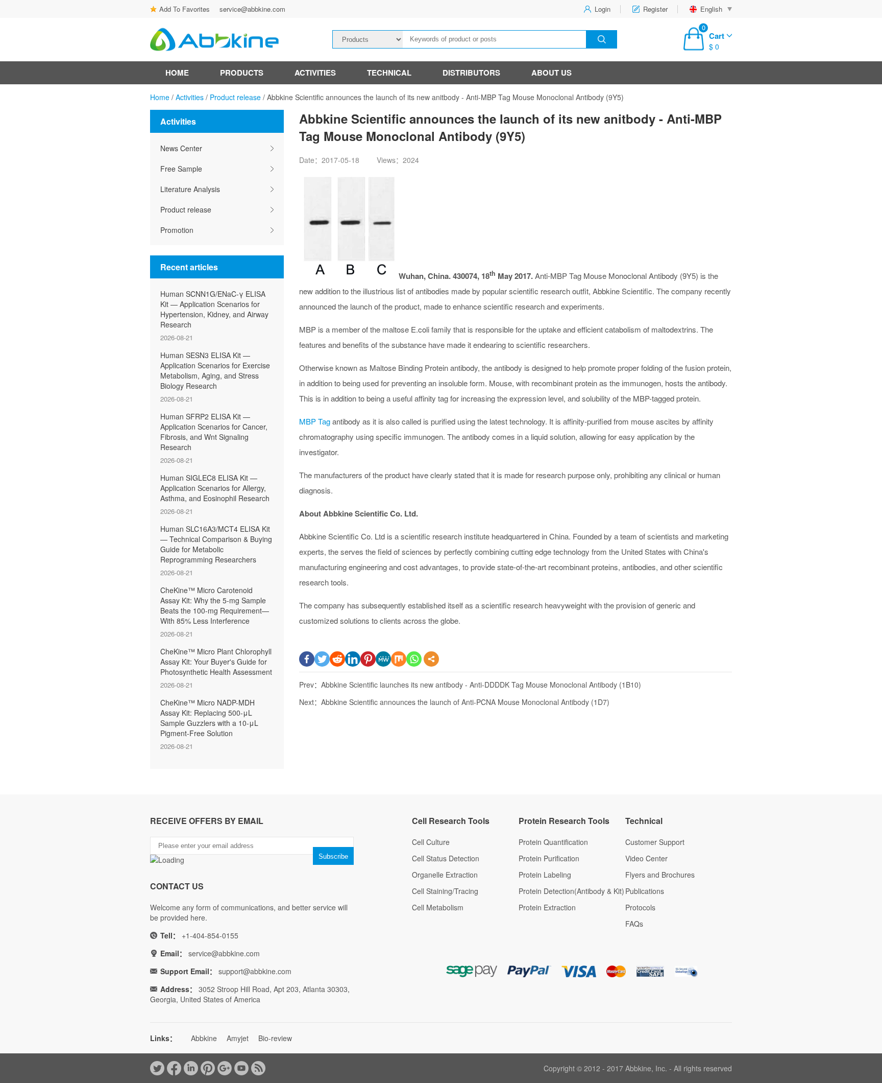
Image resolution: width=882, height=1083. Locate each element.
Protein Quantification (553, 842)
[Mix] (398, 659)
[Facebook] (306, 659)
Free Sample (181, 168)
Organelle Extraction (445, 874)
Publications (644, 891)
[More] (431, 659)
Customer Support (654, 842)
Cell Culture (431, 842)
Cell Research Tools (450, 821)
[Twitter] (322, 659)
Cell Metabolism (437, 907)
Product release (235, 97)
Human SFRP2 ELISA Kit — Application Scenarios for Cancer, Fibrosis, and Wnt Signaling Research (213, 431)
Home (177, 72)
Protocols (640, 907)
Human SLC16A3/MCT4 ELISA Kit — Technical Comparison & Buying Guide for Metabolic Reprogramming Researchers (216, 544)
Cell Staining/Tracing (445, 891)
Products (241, 72)
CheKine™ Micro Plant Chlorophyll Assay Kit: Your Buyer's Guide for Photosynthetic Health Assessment (216, 661)
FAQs (634, 924)
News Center (181, 148)
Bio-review (275, 1038)
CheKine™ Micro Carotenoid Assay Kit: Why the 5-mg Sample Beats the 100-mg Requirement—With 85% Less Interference (214, 605)
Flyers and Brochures (660, 874)
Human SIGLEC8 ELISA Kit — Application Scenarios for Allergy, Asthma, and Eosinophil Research (215, 488)
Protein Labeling (545, 874)
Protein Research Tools (564, 821)
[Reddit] (337, 659)
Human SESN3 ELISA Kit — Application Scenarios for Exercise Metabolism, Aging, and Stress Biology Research (215, 370)
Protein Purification (549, 858)
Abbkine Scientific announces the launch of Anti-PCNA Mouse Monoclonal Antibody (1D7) (465, 702)
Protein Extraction (547, 907)
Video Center (646, 858)
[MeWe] (383, 659)
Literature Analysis (190, 189)
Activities (315, 72)
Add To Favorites (184, 9)
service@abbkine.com (252, 9)
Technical (389, 72)
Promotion (176, 230)
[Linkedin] (352, 659)
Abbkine (204, 1038)
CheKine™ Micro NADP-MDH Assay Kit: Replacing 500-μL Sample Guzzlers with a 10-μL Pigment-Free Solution (209, 717)
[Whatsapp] (414, 659)
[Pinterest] (368, 659)
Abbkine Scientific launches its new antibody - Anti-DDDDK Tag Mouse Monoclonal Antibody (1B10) (481, 684)
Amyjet (238, 1038)
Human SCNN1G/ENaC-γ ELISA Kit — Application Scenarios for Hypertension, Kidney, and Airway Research (214, 309)
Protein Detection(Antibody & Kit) (571, 891)
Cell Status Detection (445, 858)
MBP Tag (314, 421)
